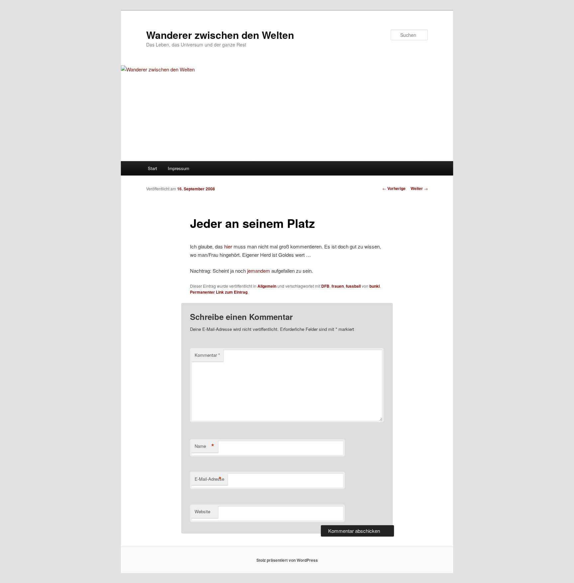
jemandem (258, 270)
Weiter (419, 188)
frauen (338, 286)
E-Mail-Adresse (209, 479)
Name (204, 446)
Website (202, 511)
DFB (325, 286)
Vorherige (394, 188)
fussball (353, 286)
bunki (374, 286)
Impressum (178, 168)
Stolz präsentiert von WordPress (287, 560)
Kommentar (207, 355)
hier (228, 246)
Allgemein (266, 286)
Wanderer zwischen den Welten (220, 35)
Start (152, 168)
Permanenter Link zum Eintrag (218, 292)
